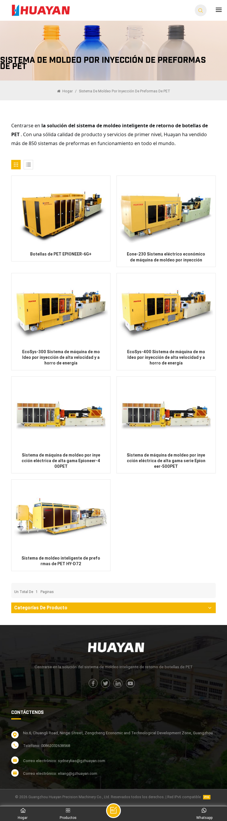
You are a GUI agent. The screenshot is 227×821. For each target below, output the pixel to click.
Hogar (67, 91)
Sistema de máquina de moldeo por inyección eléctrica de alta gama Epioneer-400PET (61, 461)
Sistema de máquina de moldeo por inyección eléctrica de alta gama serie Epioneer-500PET (166, 461)
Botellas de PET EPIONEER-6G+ (61, 254)
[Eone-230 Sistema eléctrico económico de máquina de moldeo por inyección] (166, 213)
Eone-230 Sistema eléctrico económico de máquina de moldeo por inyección (166, 257)
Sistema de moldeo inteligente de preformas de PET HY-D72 (61, 561)
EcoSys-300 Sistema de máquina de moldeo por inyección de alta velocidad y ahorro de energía (61, 357)
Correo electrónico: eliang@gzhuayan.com (60, 773)
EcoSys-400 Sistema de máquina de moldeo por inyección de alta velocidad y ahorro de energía (166, 357)
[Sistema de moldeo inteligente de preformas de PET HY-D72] (61, 517)
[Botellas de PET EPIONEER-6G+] (61, 213)
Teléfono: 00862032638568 (46, 745)
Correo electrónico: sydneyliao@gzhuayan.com (64, 761)
